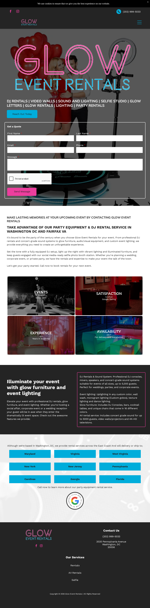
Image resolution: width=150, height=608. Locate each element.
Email (10, 145)
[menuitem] (75, 565)
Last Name (82, 133)
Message (12, 157)
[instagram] (18, 11)
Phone (79, 145)
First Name (13, 133)
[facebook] (10, 11)
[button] (139, 22)
